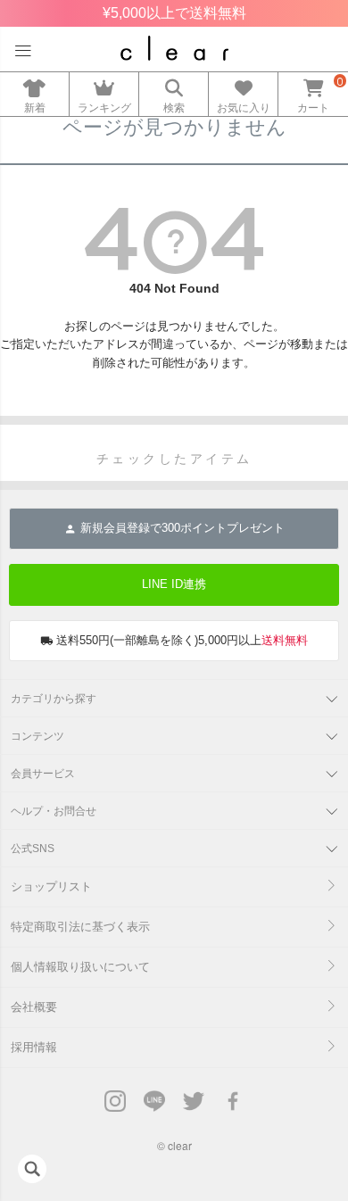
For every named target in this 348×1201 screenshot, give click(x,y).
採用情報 (34, 1047)
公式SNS (32, 848)
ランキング (104, 107)
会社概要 (34, 1007)
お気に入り (243, 107)
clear (180, 1145)
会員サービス (43, 773)
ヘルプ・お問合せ (53, 811)
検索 (174, 107)
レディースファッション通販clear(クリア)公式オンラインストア (174, 48)
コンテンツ (37, 736)
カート (313, 107)
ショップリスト (51, 886)
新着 (35, 107)
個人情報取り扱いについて (80, 966)
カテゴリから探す (53, 698)
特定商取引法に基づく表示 (80, 926)
